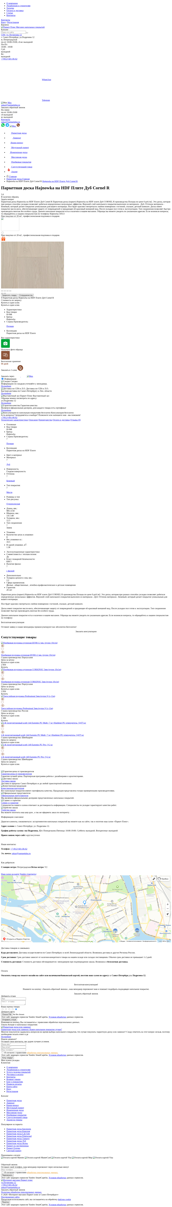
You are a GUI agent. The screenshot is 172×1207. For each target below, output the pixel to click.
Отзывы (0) (75, 420)
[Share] (5, 290)
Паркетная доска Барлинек (18, 1129)
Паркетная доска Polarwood (19, 1136)
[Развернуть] (7, 290)
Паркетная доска (14, 1100)
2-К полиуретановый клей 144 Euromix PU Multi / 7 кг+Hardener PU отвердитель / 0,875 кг (42, 735)
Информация (10, 379)
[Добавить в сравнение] (86, 646)
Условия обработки (57, 1017)
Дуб (8, 464)
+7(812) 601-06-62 (9, 59)
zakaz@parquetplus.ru (10, 105)
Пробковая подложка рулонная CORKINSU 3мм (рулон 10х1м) (30, 682)
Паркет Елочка (13, 1148)
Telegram (46, 100)
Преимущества (45, 420)
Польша (10, 326)
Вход (3, 22)
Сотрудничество (26, 295)
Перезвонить (7, 1175)
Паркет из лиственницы (17, 1146)
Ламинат (10, 1103)
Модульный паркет (15, 1108)
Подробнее (6, 386)
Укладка (10, 8)
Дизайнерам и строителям (18, 6)
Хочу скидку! (7, 1058)
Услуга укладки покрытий (18, 1072)
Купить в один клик (10, 302)
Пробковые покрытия (16, 1115)
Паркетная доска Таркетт (18, 1138)
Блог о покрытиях (14, 1082)
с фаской (10, 571)
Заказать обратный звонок (13, 107)
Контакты (10, 15)
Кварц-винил (12, 1105)
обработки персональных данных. (42, 1053)
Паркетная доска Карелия (18, 1131)
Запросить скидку (9, 295)
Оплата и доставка (15, 10)
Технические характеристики (14, 420)
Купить (4, 667)
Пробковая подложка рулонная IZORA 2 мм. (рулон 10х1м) (28, 655)
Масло (9, 492)
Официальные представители (14, 795)
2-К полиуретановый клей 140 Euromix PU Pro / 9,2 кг (26, 757)
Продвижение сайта (10, 1197)
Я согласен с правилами (31, 1053)
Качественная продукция (12, 788)
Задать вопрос (7, 199)
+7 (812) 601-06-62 (18, 849)
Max (10, 102)
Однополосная (13, 504)
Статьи (9, 13)
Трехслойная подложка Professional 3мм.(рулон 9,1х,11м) (27, 708)
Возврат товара (13, 1079)
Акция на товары (14, 1120)
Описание (33, 420)
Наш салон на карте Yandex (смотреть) (18, 874)
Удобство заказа (8, 810)
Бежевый (10, 481)
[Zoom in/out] (10, 290)
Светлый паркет (13, 1150)
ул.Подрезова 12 (8, 1182)
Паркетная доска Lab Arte (18, 1134)
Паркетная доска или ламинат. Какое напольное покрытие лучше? (31, 1029)
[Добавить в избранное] (86, 649)
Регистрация (13, 22)
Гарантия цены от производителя (16, 774)
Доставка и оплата (14, 1074)
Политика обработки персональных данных (21, 1192)
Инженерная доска (15, 1110)
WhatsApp (46, 79)
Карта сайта (11, 1086)
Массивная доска (14, 1112)
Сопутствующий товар (16, 1117)
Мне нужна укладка (10, 1060)
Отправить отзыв (9, 1020)
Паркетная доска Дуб (16, 1141)
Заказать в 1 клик (9, 370)
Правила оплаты (14, 1084)
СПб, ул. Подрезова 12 (11, 35)
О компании (12, 3)
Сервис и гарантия (9, 803)
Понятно (5, 1202)
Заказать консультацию (86, 631)
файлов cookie (64, 1199)
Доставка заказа (8, 781)
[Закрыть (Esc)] (2, 290)
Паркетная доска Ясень (17, 1143)
